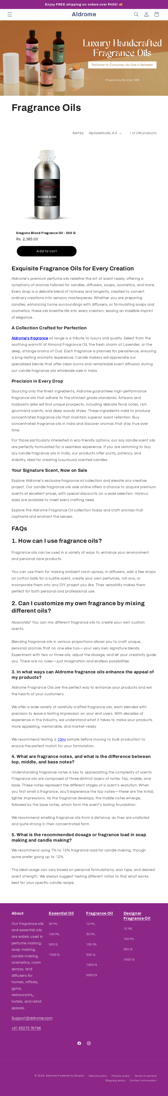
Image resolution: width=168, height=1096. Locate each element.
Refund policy (98, 1076)
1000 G (54, 954)
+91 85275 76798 (26, 1028)
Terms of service (146, 1076)
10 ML (90, 924)
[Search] (136, 14)
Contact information (143, 1080)
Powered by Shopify (71, 1076)
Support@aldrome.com (32, 1018)
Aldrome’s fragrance (30, 338)
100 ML (54, 934)
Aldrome (51, 1076)
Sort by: (78, 133)
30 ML (53, 924)
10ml (61, 739)
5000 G (91, 975)
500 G (53, 944)
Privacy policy (121, 1076)
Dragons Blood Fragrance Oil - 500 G (46, 233)
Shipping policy (115, 1080)
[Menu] (10, 14)
